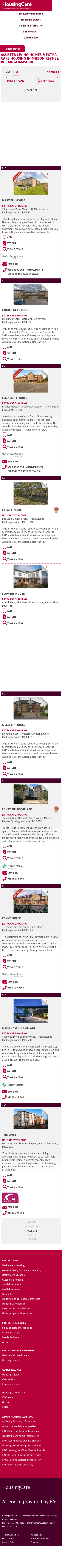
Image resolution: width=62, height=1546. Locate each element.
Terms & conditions (11, 1535)
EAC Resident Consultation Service (22, 1455)
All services (8, 1342)
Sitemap (34, 1542)
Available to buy (11, 1289)
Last (31, 1239)
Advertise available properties (19, 1426)
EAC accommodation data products (22, 1440)
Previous (33, 1226)
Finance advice (10, 1384)
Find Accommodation (31, 13)
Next (30, 1235)
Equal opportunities (40, 1538)
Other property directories (17, 1313)
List (15, 72)
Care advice (8, 1379)
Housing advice (11, 1374)
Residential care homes (15, 1355)
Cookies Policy (8, 1542)
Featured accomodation (15, 1308)
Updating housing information (19, 1421)
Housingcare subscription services (21, 1445)
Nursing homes (10, 1360)
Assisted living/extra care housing (21, 1270)
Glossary (7, 1402)
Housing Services (31, 19)
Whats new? (31, 37)
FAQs (5, 1407)
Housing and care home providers (21, 1298)
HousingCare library (13, 1392)
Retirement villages (13, 1275)
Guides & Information (31, 25)
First (33, 1222)
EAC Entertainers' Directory (17, 1464)
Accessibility (36, 1535)
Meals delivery (10, 1337)
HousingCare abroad (13, 1303)
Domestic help (10, 1332)
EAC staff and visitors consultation (21, 1459)
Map (8, 72)
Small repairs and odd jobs (17, 1327)
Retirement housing (13, 1265)
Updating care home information (20, 1435)
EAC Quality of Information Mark (20, 1431)
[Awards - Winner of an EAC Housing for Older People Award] (56, 510)
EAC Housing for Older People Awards (23, 1450)
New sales (8, 1294)
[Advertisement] (31, 134)
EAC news (7, 1397)
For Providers (31, 31)
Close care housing (13, 1279)
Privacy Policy (8, 1538)
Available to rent (11, 1284)
